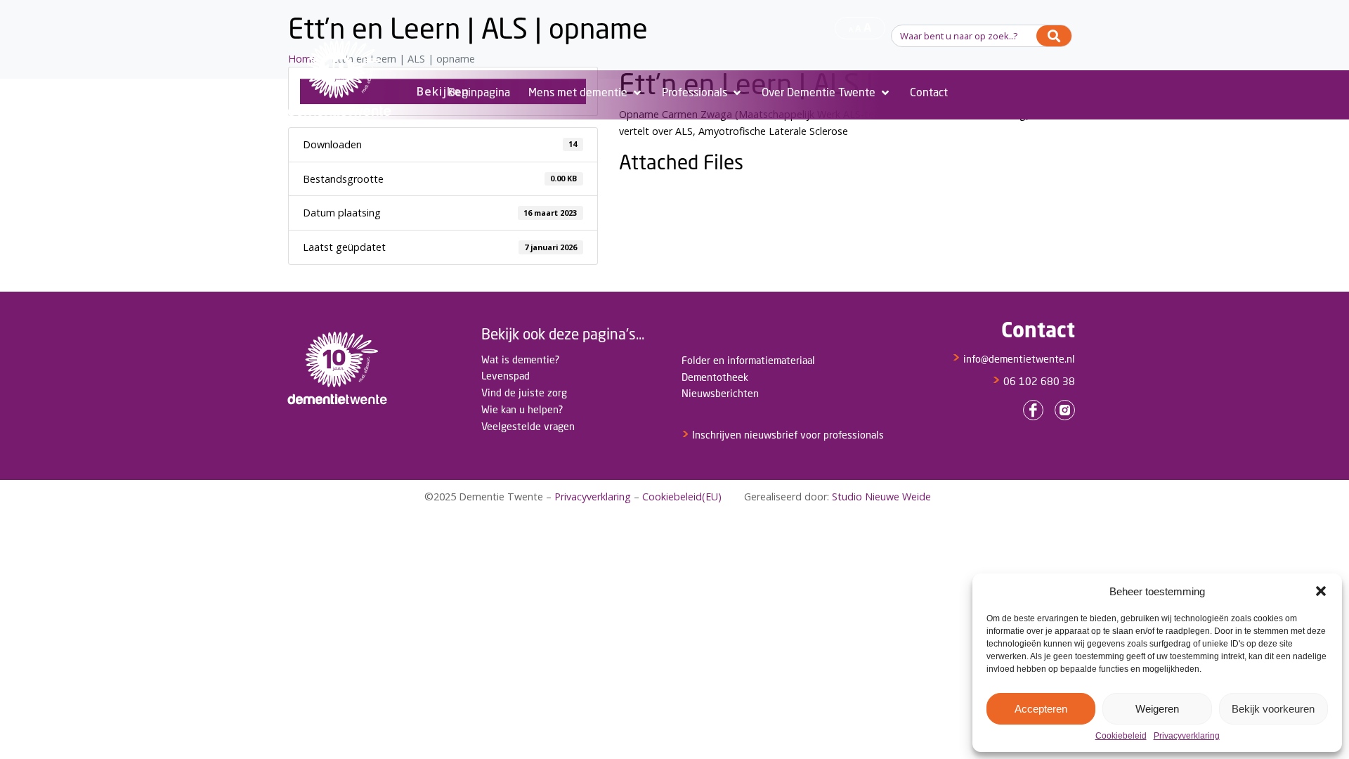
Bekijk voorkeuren (1273, 709)
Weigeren (1157, 709)
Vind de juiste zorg (524, 392)
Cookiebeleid (1121, 736)
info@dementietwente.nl (1013, 358)
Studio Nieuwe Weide (881, 496)
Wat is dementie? (520, 359)
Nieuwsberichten (720, 393)
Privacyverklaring (1187, 736)
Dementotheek (715, 377)
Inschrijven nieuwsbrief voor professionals (783, 434)
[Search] (1053, 35)
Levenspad (505, 375)
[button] (1321, 591)
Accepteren (1041, 709)
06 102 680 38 (1033, 381)
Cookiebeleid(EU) (682, 496)
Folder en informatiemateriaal (748, 360)
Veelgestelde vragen (528, 426)
